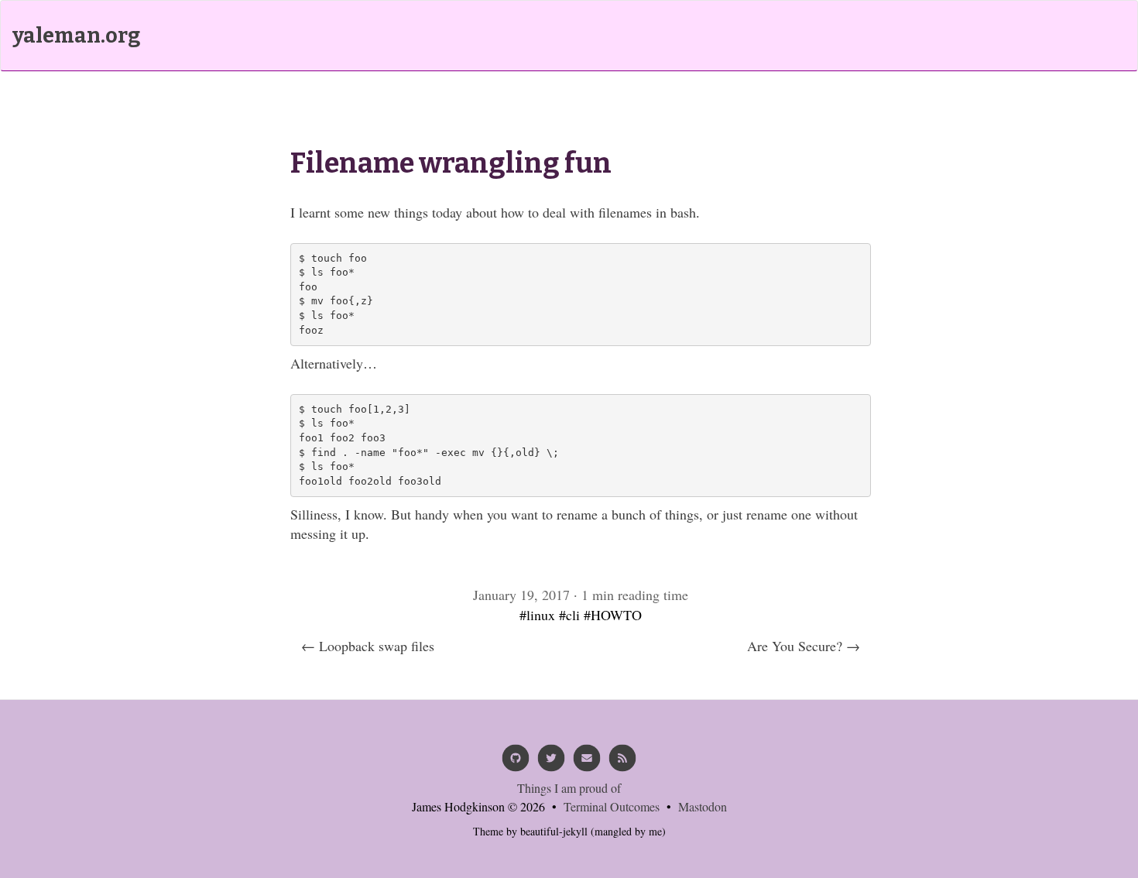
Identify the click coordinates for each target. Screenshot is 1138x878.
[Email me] (587, 763)
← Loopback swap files (367, 645)
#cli (569, 614)
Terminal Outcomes (612, 806)
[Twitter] (551, 763)
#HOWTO (613, 614)
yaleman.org (76, 35)
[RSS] (622, 763)
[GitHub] (516, 763)
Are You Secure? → (803, 645)
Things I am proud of (569, 788)
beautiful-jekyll (554, 831)
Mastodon (702, 806)
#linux (537, 614)
